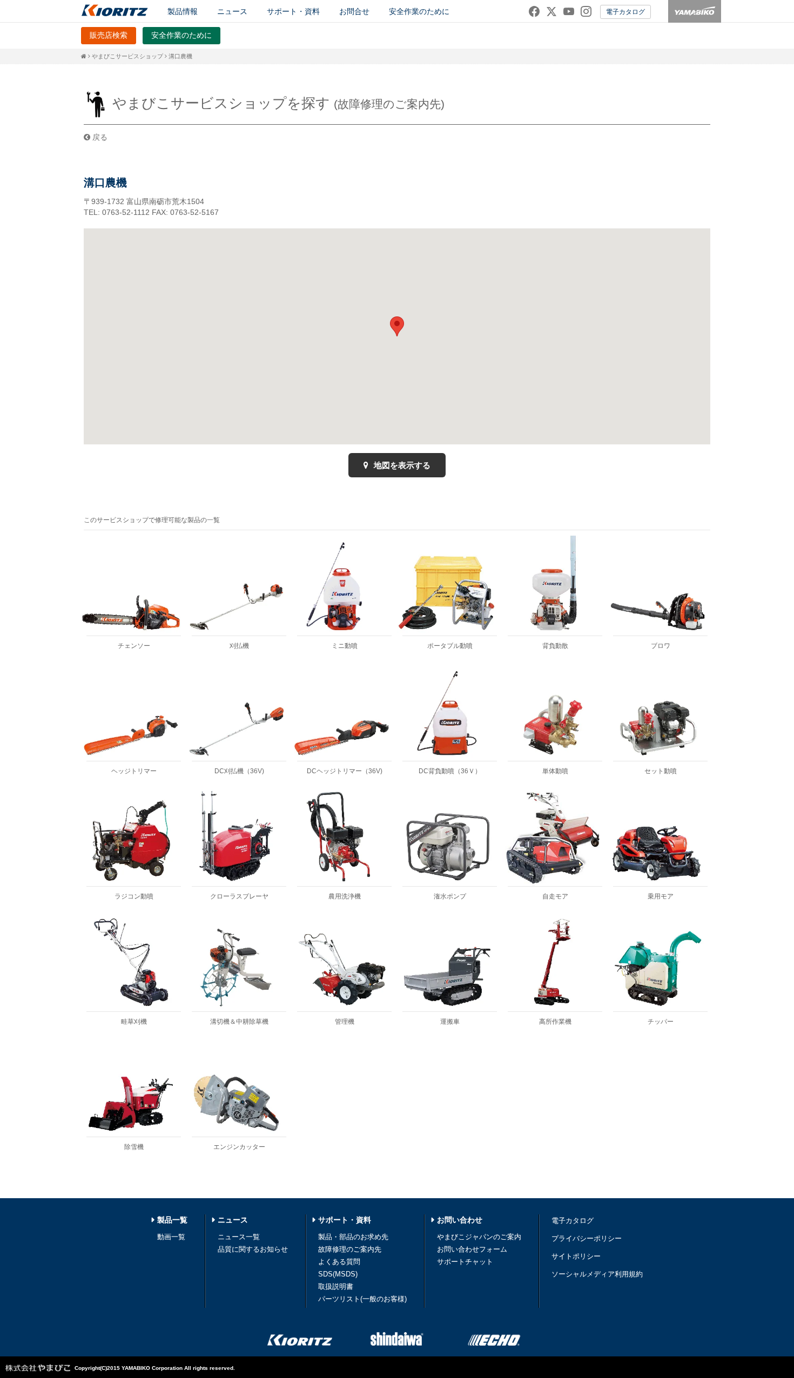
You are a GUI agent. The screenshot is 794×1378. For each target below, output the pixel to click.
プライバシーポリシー (586, 1238)
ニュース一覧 (239, 1237)
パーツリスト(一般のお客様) (362, 1299)
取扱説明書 (335, 1286)
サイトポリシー (576, 1256)
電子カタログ (625, 12)
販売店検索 (108, 35)
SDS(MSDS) (338, 1274)
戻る (98, 137)
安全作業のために (419, 11)
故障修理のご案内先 (349, 1249)
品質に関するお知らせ (253, 1249)
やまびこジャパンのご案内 (479, 1237)
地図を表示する (401, 465)
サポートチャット (465, 1262)
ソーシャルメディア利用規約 (597, 1274)
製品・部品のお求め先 (353, 1237)
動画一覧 (171, 1237)
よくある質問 (339, 1262)
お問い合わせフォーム (472, 1249)
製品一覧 (172, 1219)
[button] (397, 326)
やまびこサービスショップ (127, 56)
